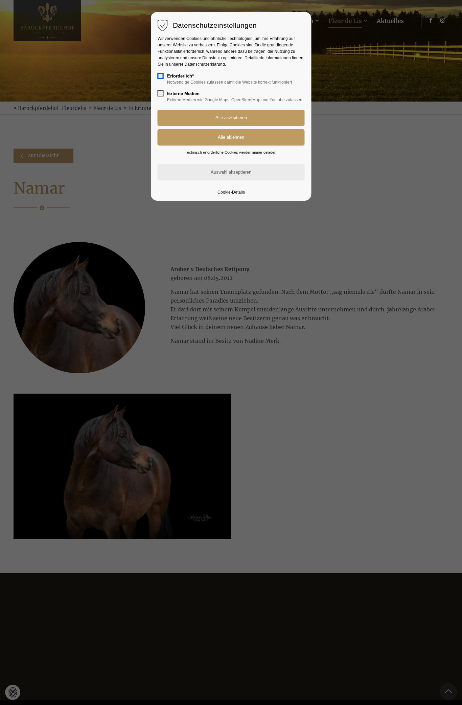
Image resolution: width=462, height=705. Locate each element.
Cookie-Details (231, 192)
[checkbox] (161, 76)
